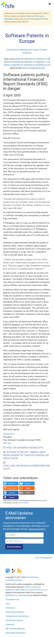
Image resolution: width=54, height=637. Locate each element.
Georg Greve (9, 434)
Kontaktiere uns (12, 599)
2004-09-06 (21, 62)
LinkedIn (12, 493)
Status (36, 50)
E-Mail (28, 493)
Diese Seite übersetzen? (16, 633)
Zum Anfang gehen (44, 558)
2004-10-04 (33, 62)
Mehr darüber (23, 503)
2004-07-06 (44, 59)
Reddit (28, 488)
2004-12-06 (10, 65)
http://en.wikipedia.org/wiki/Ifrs (25, 447)
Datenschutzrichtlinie (15, 612)
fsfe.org (6, 443)
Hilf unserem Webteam (15, 629)
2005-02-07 (33, 65)
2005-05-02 (27, 68)
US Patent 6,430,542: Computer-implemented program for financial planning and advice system (26, 455)
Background (26, 50)
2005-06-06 (39, 68)
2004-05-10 (21, 59)
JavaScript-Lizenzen (14, 620)
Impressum (10, 608)
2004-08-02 (10, 62)
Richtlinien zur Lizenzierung (17, 595)
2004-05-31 (33, 59)
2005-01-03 (21, 65)
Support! (12, 497)
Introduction (13, 50)
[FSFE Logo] (7, 4)
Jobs (8, 604)
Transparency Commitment (17, 616)
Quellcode (10, 624)
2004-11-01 (44, 62)
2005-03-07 (44, 65)
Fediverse (11, 483)
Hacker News (11, 488)
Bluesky (28, 483)
